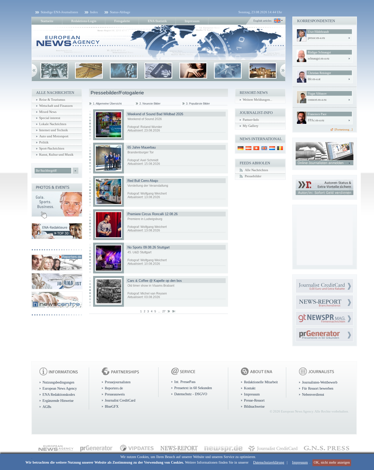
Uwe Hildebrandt (318, 32)
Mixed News (47, 112)
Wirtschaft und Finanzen (56, 106)
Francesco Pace (317, 114)
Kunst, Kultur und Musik (56, 154)
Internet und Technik (53, 130)
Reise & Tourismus (52, 99)
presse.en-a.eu (316, 38)
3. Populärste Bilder (198, 103)
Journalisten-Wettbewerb (319, 382)
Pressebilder (253, 176)
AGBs (46, 407)
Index (94, 12)
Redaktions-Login (83, 21)
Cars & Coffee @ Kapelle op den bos (154, 281)
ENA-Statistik (157, 21)
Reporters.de (114, 388)
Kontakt (249, 388)
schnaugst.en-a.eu (318, 58)
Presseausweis (115, 394)
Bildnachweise (254, 406)
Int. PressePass (184, 382)
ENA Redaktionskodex (58, 394)
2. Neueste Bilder (150, 103)
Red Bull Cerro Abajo (142, 181)
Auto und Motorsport (53, 136)
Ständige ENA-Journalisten (59, 12)
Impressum (300, 462)
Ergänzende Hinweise (58, 401)
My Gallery (250, 126)
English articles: (262, 20)
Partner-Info (251, 120)
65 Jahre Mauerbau (141, 147)
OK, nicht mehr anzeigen (332, 462)
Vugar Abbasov (317, 93)
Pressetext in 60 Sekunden (193, 388)
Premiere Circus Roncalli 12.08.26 (152, 214)
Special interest (49, 118)
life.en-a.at (314, 79)
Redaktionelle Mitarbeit (261, 382)
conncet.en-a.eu (317, 99)
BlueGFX (112, 406)
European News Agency (59, 388)
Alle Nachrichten (256, 170)
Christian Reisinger (319, 73)
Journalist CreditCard (120, 400)
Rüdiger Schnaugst (319, 52)
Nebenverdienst (313, 394)
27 (163, 311)
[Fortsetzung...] (344, 129)
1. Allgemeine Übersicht (107, 103)
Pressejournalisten (118, 382)
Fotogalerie (122, 21)
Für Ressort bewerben (317, 388)
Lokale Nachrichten (52, 124)
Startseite (47, 21)
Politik (44, 142)
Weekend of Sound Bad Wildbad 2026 (155, 114)
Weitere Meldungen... (257, 99)
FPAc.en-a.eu (316, 120)
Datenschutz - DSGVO (190, 394)
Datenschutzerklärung (268, 462)
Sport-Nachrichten (51, 148)
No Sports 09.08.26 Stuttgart (148, 247)
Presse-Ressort (254, 400)
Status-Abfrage (120, 12)
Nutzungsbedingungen (58, 382)
